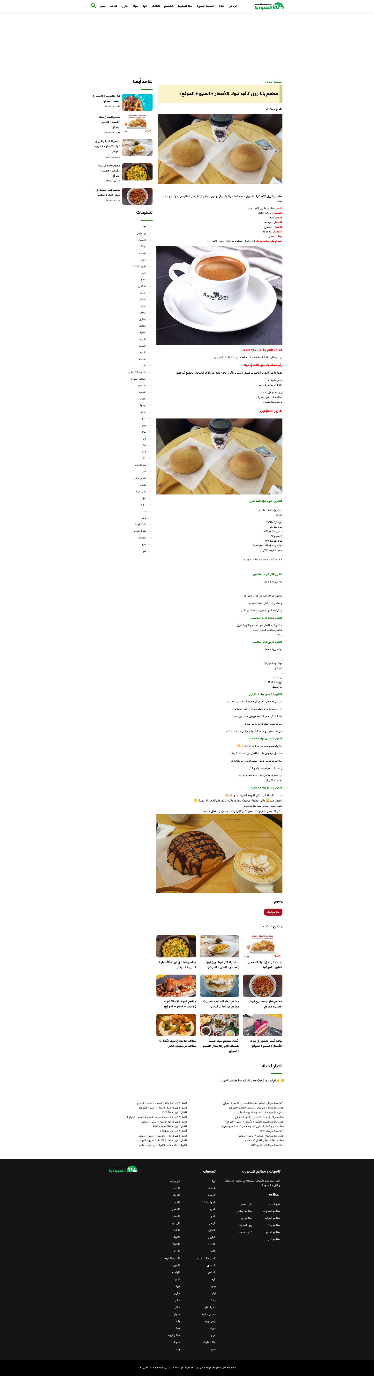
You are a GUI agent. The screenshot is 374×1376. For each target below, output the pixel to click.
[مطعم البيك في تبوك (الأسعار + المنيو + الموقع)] (137, 123)
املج (144, 418)
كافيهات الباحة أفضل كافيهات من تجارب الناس (163, 1145)
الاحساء (142, 240)
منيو (103, 6)
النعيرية (142, 392)
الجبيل (143, 260)
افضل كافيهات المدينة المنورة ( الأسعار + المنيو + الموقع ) (157, 1117)
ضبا (144, 511)
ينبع (144, 551)
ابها (145, 6)
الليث (143, 365)
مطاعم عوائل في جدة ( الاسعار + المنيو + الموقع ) (259, 1117)
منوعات (142, 538)
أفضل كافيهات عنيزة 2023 (173, 1131)
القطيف (142, 352)
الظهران (142, 332)
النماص (142, 399)
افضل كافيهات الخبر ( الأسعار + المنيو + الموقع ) (162, 1140)
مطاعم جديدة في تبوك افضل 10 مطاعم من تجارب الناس (177, 1043)
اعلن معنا (143, 1367)
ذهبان (143, 485)
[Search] (93, 6)
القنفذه (142, 359)
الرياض (233, 6)
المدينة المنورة (205, 6)
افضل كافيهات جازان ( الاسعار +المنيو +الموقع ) (162, 1136)
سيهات (142, 504)
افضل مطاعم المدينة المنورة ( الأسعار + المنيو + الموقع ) (254, 1122)
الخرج (143, 279)
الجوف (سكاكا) (139, 266)
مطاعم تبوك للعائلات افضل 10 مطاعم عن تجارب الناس (221, 1004)
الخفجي (142, 286)
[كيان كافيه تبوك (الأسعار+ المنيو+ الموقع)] (137, 102)
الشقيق (142, 319)
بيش (144, 425)
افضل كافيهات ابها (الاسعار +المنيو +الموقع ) (164, 1122)
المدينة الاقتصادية (137, 372)
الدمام (142, 299)
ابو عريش (141, 233)
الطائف (156, 6)
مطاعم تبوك (273, 912)
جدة (221, 6)
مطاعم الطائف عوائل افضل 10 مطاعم (264, 1140)
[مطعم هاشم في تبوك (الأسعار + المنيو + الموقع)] (137, 171)
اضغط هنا (212, 241)
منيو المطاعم (273, 1204)
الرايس (143, 306)
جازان (124, 6)
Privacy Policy (158, 1367)
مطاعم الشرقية (272, 1218)
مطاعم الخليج (273, 1232)
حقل (144, 471)
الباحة (113, 6)
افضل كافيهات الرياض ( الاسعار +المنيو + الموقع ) (161, 1103)
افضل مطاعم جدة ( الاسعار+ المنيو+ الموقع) (261, 1112)
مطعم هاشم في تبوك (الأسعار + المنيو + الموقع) (177, 965)
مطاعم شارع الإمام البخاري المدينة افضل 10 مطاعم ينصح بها (252, 1126)
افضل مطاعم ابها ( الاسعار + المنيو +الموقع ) (261, 1136)
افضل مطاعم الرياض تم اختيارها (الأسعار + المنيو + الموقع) (253, 1103)
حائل (143, 458)
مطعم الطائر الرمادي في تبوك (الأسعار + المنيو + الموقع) (222, 965)
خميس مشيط (139, 478)
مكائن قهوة (140, 524)
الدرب (143, 293)
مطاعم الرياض (244, 1211)
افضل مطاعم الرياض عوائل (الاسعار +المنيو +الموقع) (256, 1108)
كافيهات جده (245, 1232)
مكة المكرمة (184, 6)
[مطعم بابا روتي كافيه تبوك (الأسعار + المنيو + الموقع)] (219, 149)
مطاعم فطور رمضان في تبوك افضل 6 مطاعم (265, 1004)
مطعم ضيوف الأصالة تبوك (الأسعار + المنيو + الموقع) (180, 1004)
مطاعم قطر (274, 1239)
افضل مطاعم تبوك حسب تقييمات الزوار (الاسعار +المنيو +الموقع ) (221, 1046)
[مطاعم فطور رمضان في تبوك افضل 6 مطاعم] (137, 196)
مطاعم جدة (274, 1225)
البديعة (142, 253)
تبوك (135, 6)
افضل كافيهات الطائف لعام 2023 (170, 1126)
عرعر (144, 518)
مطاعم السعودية (271, 1211)
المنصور (142, 385)
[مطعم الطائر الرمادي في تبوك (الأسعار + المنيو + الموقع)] (137, 147)
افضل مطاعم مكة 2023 (272, 1131)
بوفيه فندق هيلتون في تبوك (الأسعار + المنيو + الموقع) (266, 1043)
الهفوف (142, 405)
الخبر (143, 273)
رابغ (144, 498)
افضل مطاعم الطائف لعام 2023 (267, 1145)
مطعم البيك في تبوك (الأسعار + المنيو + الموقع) (264, 965)
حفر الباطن (140, 465)
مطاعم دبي (246, 1218)
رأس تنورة (141, 491)
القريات (142, 339)
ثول (144, 438)
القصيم (168, 6)
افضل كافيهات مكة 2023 (174, 1112)
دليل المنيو (246, 1204)
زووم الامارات (245, 1225)
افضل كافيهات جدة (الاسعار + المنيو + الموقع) (163, 1108)
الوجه (143, 412)
